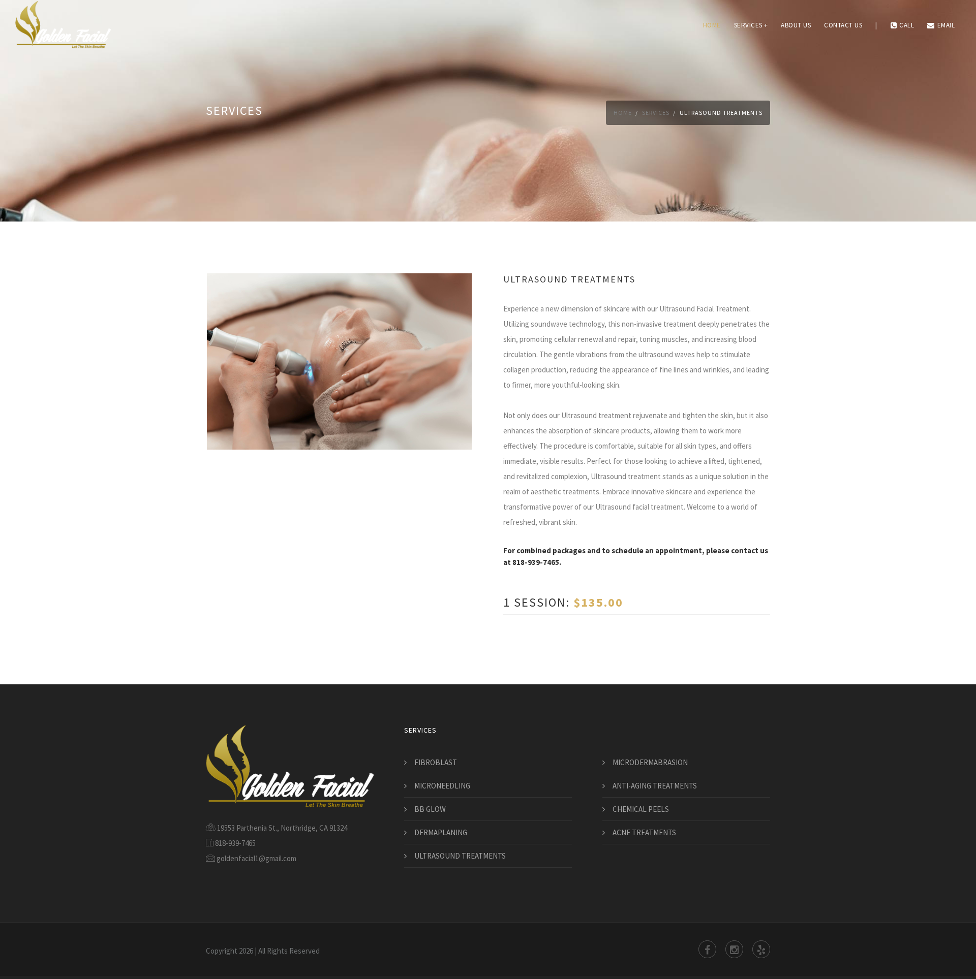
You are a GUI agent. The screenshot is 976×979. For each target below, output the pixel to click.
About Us (796, 25)
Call (906, 25)
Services (655, 112)
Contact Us (843, 25)
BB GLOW (430, 809)
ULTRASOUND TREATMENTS (460, 856)
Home (712, 25)
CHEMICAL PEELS (641, 809)
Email (946, 25)
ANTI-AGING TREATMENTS (655, 786)
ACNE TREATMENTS (644, 832)
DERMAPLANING (440, 832)
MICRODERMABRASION (650, 762)
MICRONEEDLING (442, 786)
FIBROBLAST (435, 762)
